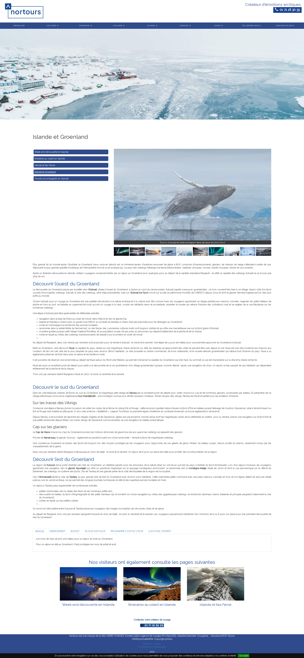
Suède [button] (218, 25)
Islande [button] (151, 25)
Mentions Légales (152, 643)
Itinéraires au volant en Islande (49, 158)
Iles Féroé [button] (51, 25)
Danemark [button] (84, 25)
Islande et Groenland (45, 172)
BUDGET (75, 531)
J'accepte (243, 655)
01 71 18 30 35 (289, 10)
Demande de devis (285, 25)
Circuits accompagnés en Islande (51, 178)
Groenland (19, 25)
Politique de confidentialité (152, 647)
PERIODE (39, 531)
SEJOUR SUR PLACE (95, 531)
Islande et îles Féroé (44, 165)
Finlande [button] (118, 25)
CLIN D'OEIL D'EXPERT (159, 531)
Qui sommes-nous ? (251, 25)
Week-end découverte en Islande (51, 152)
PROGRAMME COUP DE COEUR (127, 531)
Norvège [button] (184, 25)
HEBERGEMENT (57, 531)
